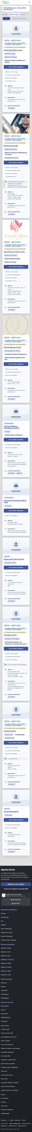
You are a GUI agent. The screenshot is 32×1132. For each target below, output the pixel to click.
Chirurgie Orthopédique (12, 639)
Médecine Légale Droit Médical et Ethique (15, 61)
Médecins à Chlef (6, 975)
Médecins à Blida (6, 971)
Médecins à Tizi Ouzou (7, 959)
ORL (2, 921)
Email (20, 473)
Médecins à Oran (5, 956)
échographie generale (12, 158)
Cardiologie (8, 815)
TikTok (24, 1120)
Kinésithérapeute (5, 1017)
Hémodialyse (4, 994)
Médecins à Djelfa (6, 967)
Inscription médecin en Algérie (9, 1082)
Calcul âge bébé (5, 1056)
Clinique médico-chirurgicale (14, 435)
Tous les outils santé (7, 1033)
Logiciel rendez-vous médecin (9, 1090)
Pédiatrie (3, 925)
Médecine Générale (11, 57)
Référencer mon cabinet (16, 884)
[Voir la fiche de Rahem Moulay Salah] (16, 325)
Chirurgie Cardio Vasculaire (8, 940)
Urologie (3, 913)
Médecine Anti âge (10, 262)
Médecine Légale (10, 53)
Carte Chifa (4, 1079)
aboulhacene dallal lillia (14, 252)
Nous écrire (4, 1106)
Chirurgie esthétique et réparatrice (16, 354)
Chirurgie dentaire (10, 563)
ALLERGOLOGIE (19, 734)
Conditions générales (7, 1109)
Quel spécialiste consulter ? (9, 1037)
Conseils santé (5, 1029)
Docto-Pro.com (26, 1123)
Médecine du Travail (6, 932)
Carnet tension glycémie (8, 1063)
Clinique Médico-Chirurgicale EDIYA (11, 427)
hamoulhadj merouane (13, 50)
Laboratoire (4, 990)
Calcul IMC (4, 1071)
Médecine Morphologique (12, 258)
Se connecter (4, 1098)
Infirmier (3, 1010)
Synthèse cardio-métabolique (9, 1067)
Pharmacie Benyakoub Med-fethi (15, 501)
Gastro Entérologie (6, 928)
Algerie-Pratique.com (15, 1123)
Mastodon (17, 1120)
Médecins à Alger (6, 948)
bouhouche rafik (11, 146)
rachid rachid (10, 731)
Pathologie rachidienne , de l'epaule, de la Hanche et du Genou (16, 643)
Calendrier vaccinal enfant (8, 1060)
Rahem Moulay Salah (12, 347)
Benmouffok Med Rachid (14, 559)
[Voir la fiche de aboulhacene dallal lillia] (16, 230)
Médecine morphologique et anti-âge (15, 358)
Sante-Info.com (22, 1126)
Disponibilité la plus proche (19, 18)
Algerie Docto (8, 870)
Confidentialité (5, 1113)
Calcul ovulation (5, 1041)
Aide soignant (5, 1006)
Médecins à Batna (6, 963)
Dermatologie (5, 917)
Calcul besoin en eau (7, 1075)
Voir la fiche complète (16, 67)
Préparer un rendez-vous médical (10, 1048)
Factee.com (4, 1126)
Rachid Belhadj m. (11, 812)
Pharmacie (8, 506)
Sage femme (4, 1013)
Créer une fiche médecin (8, 1086)
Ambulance (4, 1021)
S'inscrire (3, 1102)
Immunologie (9, 734)
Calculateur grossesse (7, 1052)
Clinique (7, 431)
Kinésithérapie (5, 998)
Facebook (3, 1120)
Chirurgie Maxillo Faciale (12, 351)
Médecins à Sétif (5, 952)
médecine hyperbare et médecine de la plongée (16, 153)
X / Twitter (10, 1120)
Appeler (12, 108)
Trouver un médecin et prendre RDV (16, 889)
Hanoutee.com (13, 1126)
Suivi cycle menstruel (7, 1044)
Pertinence (6, 18)
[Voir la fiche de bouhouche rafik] (16, 124)
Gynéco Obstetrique (7, 936)
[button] (14, 14)
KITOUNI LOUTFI (10, 635)
